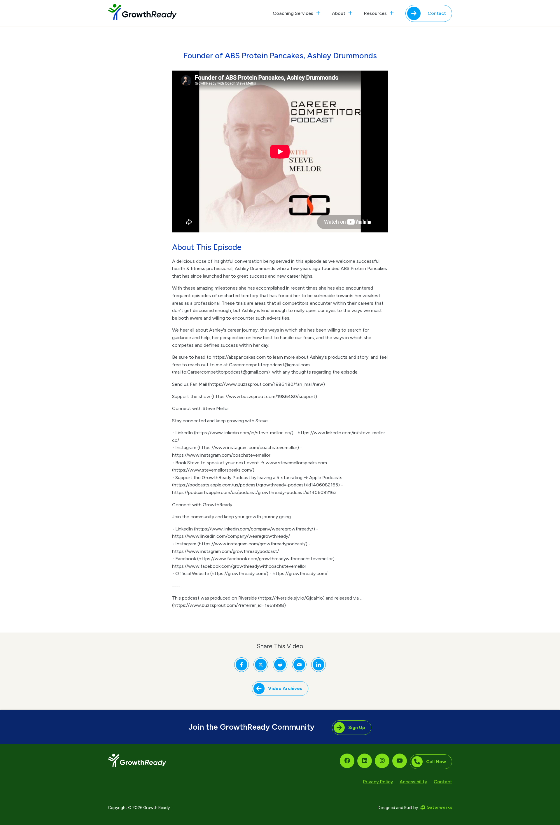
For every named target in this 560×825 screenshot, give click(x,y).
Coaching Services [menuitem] (293, 13)
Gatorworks (439, 807)
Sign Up (356, 727)
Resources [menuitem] (375, 13)
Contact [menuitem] (437, 13)
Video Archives (285, 688)
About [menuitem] (338, 13)
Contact (443, 781)
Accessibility (413, 781)
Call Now (436, 761)
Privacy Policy (378, 781)
